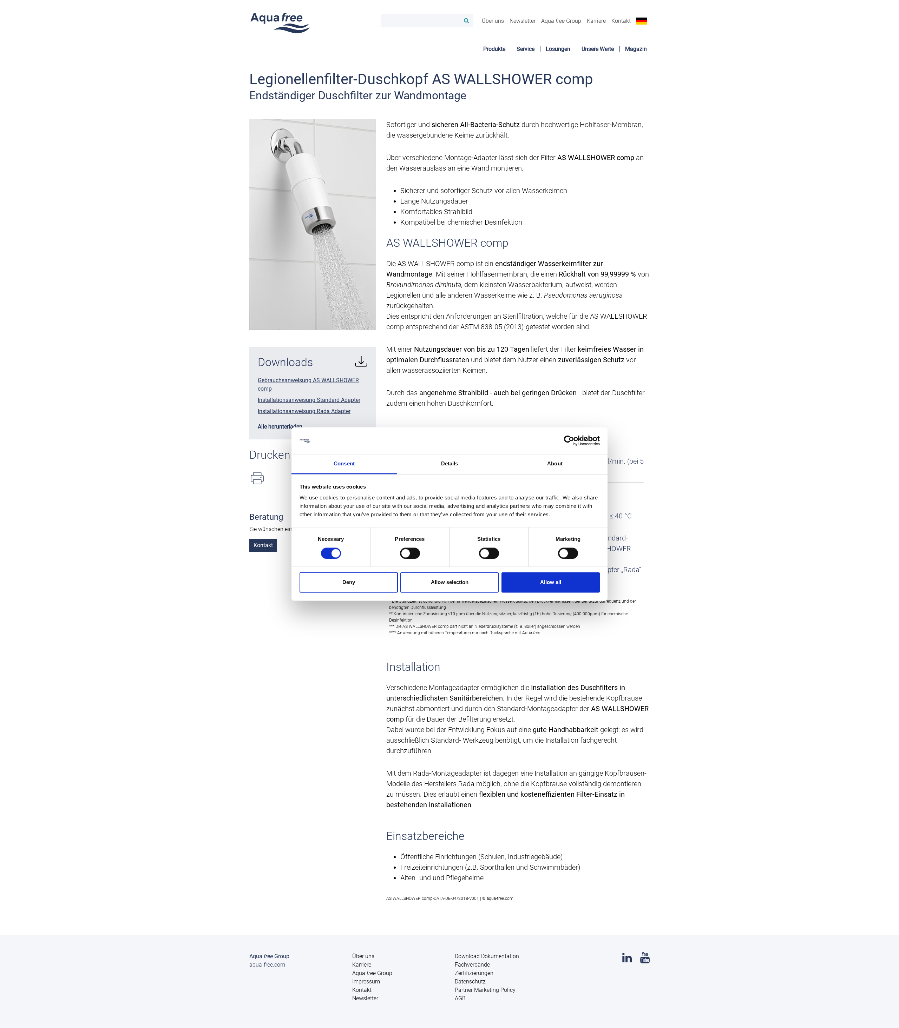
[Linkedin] (627, 959)
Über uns (493, 21)
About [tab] (555, 464)
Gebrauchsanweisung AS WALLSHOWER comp (308, 384)
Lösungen (558, 49)
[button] (642, 21)
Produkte (494, 49)
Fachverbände (472, 964)
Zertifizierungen (474, 973)
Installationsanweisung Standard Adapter (309, 400)
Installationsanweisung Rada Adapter (304, 411)
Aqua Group (561, 21)
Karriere (596, 21)
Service (525, 49)
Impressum (366, 981)
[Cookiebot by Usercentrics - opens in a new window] (569, 440)
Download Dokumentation (487, 956)
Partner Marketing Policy (485, 990)
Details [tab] (449, 464)
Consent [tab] (344, 464)
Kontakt (621, 21)
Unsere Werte (598, 49)
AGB (460, 998)
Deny (348, 582)
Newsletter (523, 21)
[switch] (410, 553)
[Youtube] (645, 959)
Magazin (636, 49)
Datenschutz (470, 981)
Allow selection (449, 582)
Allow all (550, 582)
